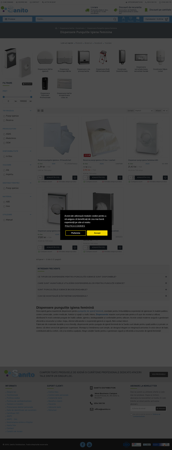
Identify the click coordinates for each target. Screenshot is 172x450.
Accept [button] (97, 233)
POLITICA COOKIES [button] (75, 226)
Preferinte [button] (75, 233)
